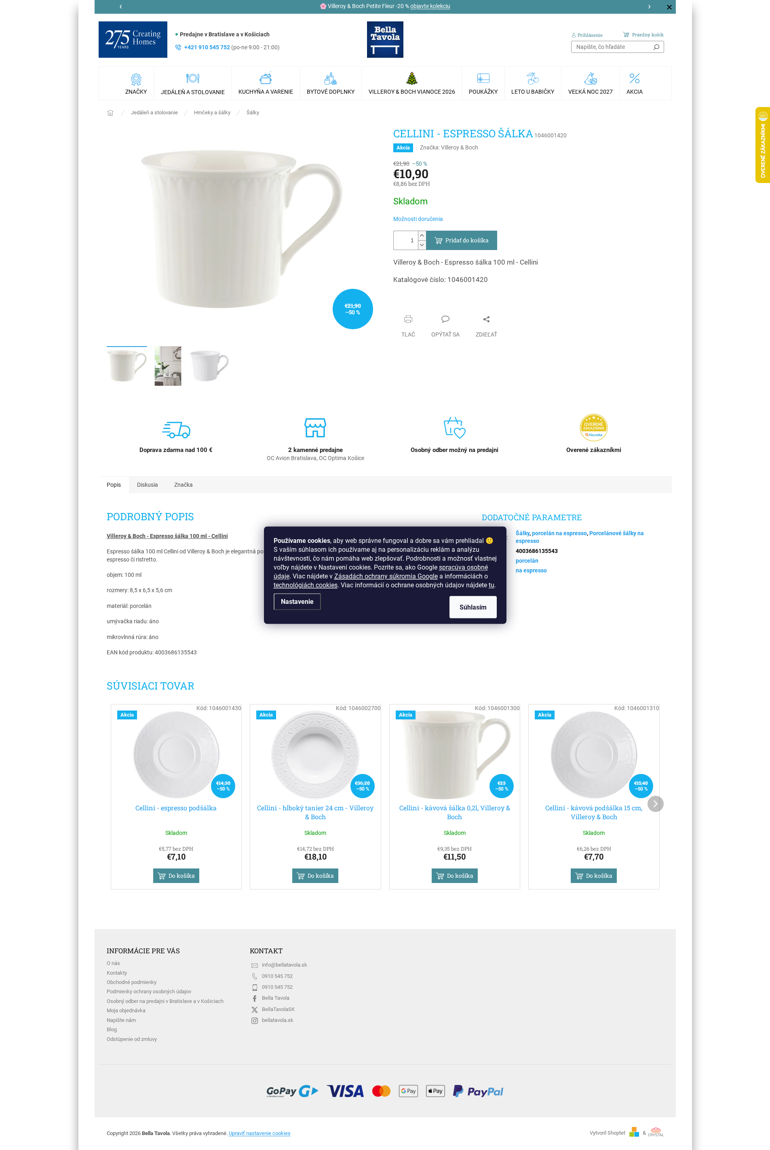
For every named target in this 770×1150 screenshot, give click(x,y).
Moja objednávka (126, 1010)
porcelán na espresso (559, 533)
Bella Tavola (275, 998)
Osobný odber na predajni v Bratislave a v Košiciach (165, 1001)
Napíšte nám (121, 1020)
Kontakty (117, 973)
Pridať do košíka (467, 240)
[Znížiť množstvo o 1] (422, 245)
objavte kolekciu (430, 6)
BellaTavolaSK (278, 1009)
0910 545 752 (277, 976)
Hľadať (656, 47)
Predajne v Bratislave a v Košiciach (225, 34)
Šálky (523, 533)
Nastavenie (297, 601)
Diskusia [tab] (147, 484)
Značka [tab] (183, 484)
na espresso (531, 570)
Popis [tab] (114, 484)
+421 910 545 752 (232, 47)
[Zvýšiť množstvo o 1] (422, 235)
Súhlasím (473, 607)
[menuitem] (137, 83)
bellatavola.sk (277, 1020)
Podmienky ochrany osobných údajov (149, 991)
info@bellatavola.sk (284, 965)
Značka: (449, 147)
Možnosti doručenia (418, 219)
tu (491, 585)
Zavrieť (410, 303)
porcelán (527, 560)
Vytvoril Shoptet (607, 1133)
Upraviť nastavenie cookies (260, 1133)
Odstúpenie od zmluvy (132, 1039)
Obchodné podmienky (131, 982)
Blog (112, 1029)
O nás (113, 963)
